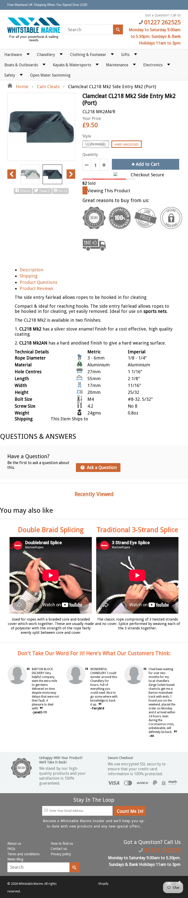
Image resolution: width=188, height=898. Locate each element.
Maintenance (117, 65)
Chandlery (46, 54)
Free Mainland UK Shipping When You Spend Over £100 (47, 5)
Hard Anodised (127, 144)
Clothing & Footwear (88, 54)
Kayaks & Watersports (72, 65)
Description (31, 269)
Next (71, 174)
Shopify (103, 883)
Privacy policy (61, 854)
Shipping (28, 275)
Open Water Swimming (50, 75)
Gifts (125, 54)
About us (14, 843)
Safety (9, 75)
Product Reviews (36, 288)
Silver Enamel (95, 144)
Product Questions (38, 282)
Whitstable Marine (31, 883)
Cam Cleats (48, 86)
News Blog (15, 859)
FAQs (11, 849)
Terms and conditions (23, 854)
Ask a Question (101, 467)
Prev (11, 174)
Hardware (13, 54)
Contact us (59, 849)
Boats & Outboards (21, 65)
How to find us (62, 843)
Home (21, 86)
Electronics (153, 65)
